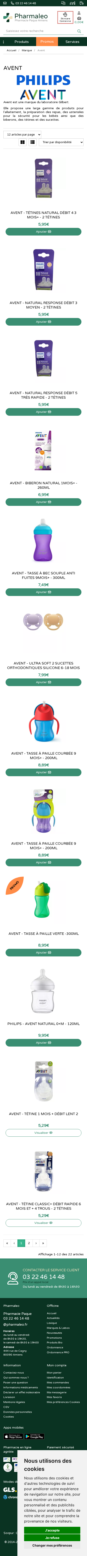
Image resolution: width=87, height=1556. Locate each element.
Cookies (8, 1416)
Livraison (9, 1397)
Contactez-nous (13, 1372)
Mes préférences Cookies (63, 1402)
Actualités (53, 1318)
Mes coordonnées (58, 1387)
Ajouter (42, 231)
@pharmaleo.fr (15, 1325)
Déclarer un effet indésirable (21, 1392)
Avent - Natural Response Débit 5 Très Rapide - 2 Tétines (43, 395)
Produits (21, 42)
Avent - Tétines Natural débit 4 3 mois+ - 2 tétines (43, 215)
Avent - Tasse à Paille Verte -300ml (43, 933)
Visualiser (41, 1133)
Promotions (54, 1337)
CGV (6, 1407)
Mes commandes (58, 1382)
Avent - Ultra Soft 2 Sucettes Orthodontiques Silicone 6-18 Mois (43, 665)
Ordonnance (55, 1347)
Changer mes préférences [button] (52, 1545)
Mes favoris (54, 1397)
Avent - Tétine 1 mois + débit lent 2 (43, 1114)
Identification (55, 1377)
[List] (33, 142)
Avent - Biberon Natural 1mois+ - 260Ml (43, 485)
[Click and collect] (61, 2)
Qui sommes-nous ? (16, 1377)
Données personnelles (17, 1412)
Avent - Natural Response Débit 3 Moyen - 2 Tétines (43, 305)
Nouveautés (54, 1332)
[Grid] (23, 142)
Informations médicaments (20, 1387)
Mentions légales (14, 1402)
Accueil (11, 50)
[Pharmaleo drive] (70, 2)
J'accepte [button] (52, 1530)
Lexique (52, 1323)
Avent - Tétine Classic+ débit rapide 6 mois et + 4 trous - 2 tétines (43, 1206)
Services (72, 42)
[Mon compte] (79, 13)
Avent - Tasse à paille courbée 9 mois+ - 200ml (43, 755)
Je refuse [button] (52, 1538)
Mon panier (54, 1372)
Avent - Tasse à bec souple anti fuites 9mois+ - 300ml (43, 575)
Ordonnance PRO (58, 1352)
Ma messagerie (56, 1392)
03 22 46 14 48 (44, 1277)
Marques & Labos (58, 1327)
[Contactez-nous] (7, 2)
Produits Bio (54, 1342)
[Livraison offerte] (79, 2)
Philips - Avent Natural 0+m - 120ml (43, 1024)
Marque (27, 50)
